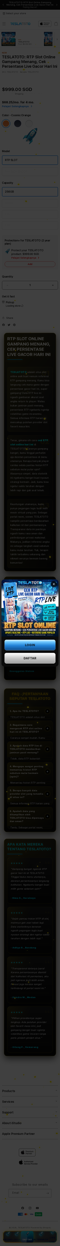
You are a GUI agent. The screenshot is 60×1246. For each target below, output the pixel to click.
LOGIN (30, 645)
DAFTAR (30, 658)
